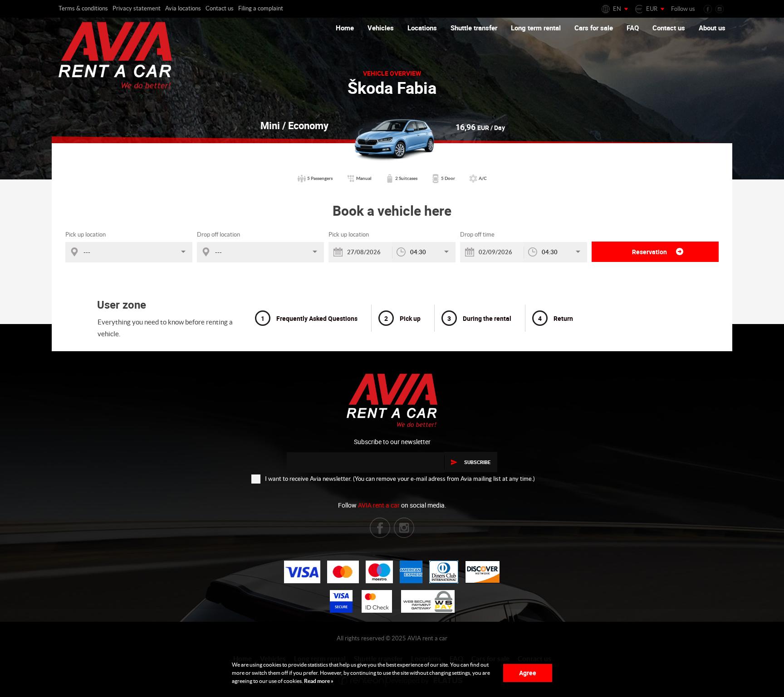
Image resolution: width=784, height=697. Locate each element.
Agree (527, 672)
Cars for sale (593, 27)
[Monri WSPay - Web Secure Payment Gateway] (428, 601)
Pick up (402, 318)
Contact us (220, 8)
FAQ (633, 27)
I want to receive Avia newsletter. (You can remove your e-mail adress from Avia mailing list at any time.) (400, 478)
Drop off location (218, 234)
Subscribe (477, 462)
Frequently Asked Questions (309, 318)
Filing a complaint (260, 8)
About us (712, 27)
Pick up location (85, 234)
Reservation (650, 251)
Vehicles (381, 27)
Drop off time (477, 234)
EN (617, 8)
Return (555, 318)
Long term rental (536, 27)
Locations (422, 27)
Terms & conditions (83, 8)
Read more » (318, 681)
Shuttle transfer (474, 27)
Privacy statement (137, 8)
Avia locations (183, 8)
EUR (651, 8)
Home (345, 27)
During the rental (479, 318)
